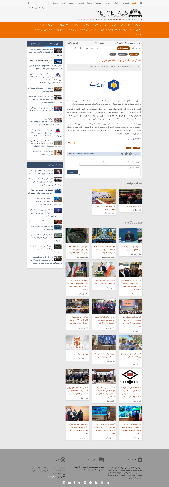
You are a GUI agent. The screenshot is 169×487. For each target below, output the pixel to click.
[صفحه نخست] (141, 3)
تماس (64, 3)
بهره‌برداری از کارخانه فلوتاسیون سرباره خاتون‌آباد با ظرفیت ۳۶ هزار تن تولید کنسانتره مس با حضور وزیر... (130, 285)
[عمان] (102, 19)
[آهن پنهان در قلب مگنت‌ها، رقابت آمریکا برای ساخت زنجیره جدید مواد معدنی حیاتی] (77, 235)
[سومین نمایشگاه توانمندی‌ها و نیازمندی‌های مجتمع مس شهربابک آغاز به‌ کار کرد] (104, 306)
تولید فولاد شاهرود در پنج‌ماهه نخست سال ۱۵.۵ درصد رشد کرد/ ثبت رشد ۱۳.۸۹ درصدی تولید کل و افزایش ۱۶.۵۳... (131, 392)
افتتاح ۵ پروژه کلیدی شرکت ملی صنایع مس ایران (131, 248)
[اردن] (99, 19)
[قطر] (96, 19)
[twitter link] (122, 154)
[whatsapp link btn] (90, 483)
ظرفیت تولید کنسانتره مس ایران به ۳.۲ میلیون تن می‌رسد (104, 282)
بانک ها (113, 54)
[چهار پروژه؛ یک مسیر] (77, 342)
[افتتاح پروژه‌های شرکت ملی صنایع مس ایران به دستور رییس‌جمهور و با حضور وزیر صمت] (130, 306)
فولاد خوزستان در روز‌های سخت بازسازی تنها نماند (42, 153)
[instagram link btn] (85, 483)
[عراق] (114, 19)
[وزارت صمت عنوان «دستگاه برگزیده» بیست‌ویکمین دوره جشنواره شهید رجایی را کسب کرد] (77, 413)
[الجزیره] (135, 19)
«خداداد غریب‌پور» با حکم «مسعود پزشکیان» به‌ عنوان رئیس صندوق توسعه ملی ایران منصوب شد (46, 212)
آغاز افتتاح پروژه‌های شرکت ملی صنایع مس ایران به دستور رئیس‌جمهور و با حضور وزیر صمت (104, 429)
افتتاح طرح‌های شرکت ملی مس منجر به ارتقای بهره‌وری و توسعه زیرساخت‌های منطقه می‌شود (77, 285)
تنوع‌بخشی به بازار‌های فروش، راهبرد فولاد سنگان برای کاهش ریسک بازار (40, 172)
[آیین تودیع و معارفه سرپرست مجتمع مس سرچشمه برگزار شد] (104, 342)
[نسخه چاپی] (87, 48)
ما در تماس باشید (77, 469)
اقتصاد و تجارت (123, 48)
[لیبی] (111, 19)
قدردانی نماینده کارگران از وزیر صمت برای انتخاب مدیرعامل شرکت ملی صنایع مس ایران (77, 390)
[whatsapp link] (126, 154)
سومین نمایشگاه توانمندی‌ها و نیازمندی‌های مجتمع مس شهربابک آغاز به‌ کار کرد (104, 320)
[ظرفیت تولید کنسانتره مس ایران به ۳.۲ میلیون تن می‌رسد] (104, 269)
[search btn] (28, 3)
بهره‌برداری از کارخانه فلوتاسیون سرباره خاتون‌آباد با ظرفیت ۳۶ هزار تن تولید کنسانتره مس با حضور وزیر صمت (46, 260)
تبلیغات (71, 3)
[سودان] (105, 19)
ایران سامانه (51, 476)
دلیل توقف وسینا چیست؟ (132, 206)
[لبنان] (123, 19)
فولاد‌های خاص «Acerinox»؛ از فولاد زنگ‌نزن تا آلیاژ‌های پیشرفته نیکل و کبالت (104, 249)
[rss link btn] (96, 483)
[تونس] (93, 19)
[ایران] (126, 19)
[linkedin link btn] (64, 483)
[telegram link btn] (107, 483)
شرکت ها (126, 3)
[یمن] (81, 19)
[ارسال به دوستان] (92, 48)
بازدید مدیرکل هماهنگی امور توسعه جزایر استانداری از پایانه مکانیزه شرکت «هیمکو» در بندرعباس (104, 392)
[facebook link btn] (74, 483)
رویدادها (98, 3)
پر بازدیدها (54, 43)
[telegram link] (130, 154)
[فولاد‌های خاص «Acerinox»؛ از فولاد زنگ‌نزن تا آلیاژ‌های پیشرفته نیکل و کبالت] (104, 235)
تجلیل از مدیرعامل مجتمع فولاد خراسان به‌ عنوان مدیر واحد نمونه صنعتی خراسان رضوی (45, 67)
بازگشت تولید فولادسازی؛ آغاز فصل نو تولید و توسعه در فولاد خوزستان (45, 123)
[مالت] (108, 19)
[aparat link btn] (102, 483)
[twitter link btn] (79, 483)
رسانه (108, 3)
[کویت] (117, 19)
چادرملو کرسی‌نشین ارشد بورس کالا (41, 221)
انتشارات (81, 3)
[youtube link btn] (69, 483)
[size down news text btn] (69, 48)
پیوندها (89, 3)
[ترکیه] (84, 19)
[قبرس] (138, 19)
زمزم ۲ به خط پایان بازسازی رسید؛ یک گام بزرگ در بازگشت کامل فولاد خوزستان (45, 52)
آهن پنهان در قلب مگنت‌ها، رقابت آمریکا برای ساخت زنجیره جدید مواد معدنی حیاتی (77, 249)
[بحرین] (141, 19)
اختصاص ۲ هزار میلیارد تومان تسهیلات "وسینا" (105, 208)
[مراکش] (120, 19)
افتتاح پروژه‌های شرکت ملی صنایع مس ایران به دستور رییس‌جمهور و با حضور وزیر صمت (131, 322)
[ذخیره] (97, 48)
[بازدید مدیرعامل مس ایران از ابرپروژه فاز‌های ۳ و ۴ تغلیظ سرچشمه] (130, 342)
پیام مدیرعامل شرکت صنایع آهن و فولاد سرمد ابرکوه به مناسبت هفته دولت (46, 110)
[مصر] (132, 19)
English (56, 3)
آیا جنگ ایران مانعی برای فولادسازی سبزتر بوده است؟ (40, 90)
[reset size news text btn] (75, 48)
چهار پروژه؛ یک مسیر (81, 353)
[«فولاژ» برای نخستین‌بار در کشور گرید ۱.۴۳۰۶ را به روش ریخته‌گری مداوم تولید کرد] (77, 306)
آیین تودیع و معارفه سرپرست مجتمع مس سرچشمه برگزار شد (104, 355)
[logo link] (119, 14)
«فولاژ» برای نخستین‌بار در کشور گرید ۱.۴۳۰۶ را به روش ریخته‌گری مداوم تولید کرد (78, 320)
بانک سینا (136, 148)
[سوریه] (87, 19)
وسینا (128, 148)
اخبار (116, 3)
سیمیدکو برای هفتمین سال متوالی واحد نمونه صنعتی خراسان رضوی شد (40, 192)
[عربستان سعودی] (90, 19)
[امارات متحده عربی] (78, 19)
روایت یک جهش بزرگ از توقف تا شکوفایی (47, 146)
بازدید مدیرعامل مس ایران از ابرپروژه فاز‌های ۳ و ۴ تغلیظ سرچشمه (131, 356)
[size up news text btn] (80, 48)
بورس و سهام (134, 54)
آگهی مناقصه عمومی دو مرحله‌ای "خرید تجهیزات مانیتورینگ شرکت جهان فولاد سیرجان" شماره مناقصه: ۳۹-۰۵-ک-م (45, 132)
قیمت (134, 3)
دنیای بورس (132, 138)
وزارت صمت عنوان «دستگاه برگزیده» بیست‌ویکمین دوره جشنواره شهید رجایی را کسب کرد (78, 429)
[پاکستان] (129, 19)
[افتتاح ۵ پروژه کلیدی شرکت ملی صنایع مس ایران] (130, 235)
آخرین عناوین (36, 43)
